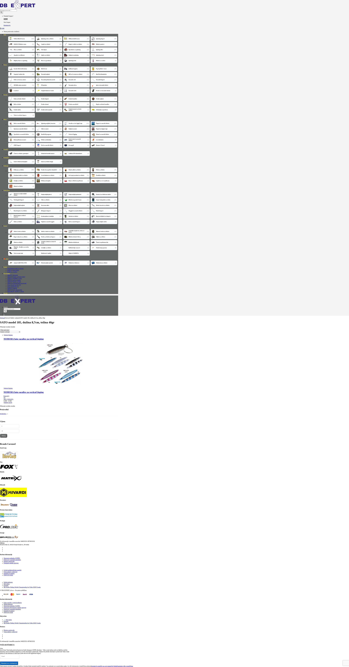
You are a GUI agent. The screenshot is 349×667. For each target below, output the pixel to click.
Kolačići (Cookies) (9, 573)
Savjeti (5, 293)
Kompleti (6, 157)
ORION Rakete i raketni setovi (16, 277)
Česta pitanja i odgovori (10, 572)
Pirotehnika (7, 273)
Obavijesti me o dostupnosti (9, 663)
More (5, 119)
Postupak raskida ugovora (11, 563)
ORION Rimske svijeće (14, 281)
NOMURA (3, 414)
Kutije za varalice (12, 272)
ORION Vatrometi (12, 275)
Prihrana (6, 165)
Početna (2, 318)
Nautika (6, 149)
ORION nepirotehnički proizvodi (16, 283)
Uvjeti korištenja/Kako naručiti (12, 570)
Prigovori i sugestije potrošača (12, 560)
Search (6, 307)
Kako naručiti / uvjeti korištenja (13, 602)
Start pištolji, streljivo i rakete (15, 291)
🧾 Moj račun (8, 620)
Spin (5, 34)
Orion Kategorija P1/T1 (14, 285)
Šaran (5, 64)
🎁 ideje (6, 259)
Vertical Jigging (8, 335)
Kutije (5, 267)
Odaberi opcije (8, 402)
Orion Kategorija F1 (13, 286)
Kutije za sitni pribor (13, 270)
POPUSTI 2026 (8, 575)
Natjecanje (7, 190)
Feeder (5, 94)
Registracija (7, 25)
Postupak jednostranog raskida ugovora (15, 607)
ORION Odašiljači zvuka (14, 278)
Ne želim (114, 666)
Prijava (6, 19)
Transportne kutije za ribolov (15, 268)
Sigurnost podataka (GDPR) (12, 558)
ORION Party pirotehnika (14, 290)
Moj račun (7, 584)
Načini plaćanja (8, 582)
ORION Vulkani (12, 288)
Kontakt (6, 585)
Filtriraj (4, 436)
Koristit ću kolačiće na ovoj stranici (101, 666)
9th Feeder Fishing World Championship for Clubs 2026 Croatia (22, 587)
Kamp (5, 226)
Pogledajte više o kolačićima (125, 666)
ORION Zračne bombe (14, 280)
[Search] (1, 12)
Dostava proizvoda (9, 561)
